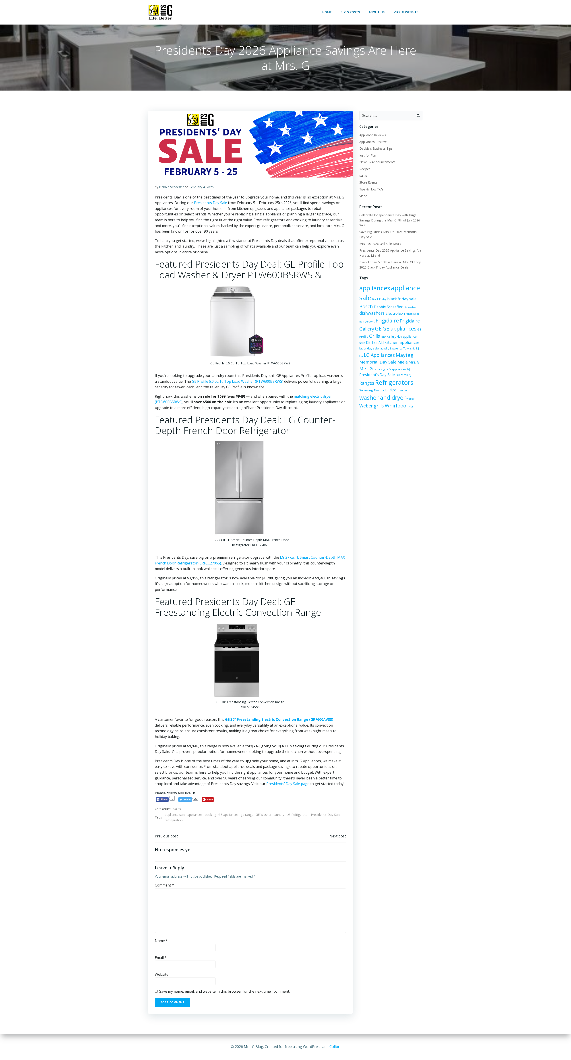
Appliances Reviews (373, 142)
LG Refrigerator (297, 814)
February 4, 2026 (201, 187)
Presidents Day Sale (210, 202)
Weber (410, 398)
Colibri (334, 1046)
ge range (247, 814)
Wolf (411, 406)
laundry (279, 814)
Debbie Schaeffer (171, 187)
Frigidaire (387, 320)
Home (327, 12)
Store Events (368, 182)
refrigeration (174, 820)
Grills (374, 336)
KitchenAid (375, 342)
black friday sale (401, 298)
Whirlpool (396, 405)
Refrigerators (394, 382)
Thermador (381, 390)
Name (161, 940)
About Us (377, 12)
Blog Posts (350, 12)
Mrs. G (414, 362)
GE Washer (263, 814)
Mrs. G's (367, 369)
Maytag (404, 354)
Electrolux (394, 313)
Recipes (364, 169)
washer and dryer (382, 397)
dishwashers (372, 313)
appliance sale (175, 814)
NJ (408, 369)
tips (393, 390)
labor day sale (369, 348)
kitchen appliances (402, 342)
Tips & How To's (371, 189)
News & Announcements (377, 162)
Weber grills (371, 406)
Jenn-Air (385, 336)
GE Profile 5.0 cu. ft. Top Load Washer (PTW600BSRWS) (237, 381)
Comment (164, 885)
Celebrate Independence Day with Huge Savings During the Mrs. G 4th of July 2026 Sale (389, 220)
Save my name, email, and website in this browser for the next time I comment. (224, 991)
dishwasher (409, 307)
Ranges (366, 383)
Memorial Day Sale (378, 362)
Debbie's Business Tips (376, 148)
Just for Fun (367, 155)
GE (378, 328)
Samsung (366, 390)
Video (363, 196)
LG (361, 356)
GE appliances (228, 814)
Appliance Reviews (372, 135)
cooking (210, 814)
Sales (177, 809)
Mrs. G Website (405, 12)
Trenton (402, 390)
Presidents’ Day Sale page (287, 783)
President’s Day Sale (325, 814)
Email (161, 957)
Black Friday (379, 299)
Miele (402, 362)
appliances (195, 814)
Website (161, 974)
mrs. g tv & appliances (391, 369)
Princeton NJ (403, 375)
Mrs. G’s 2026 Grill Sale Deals (380, 244)
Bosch (366, 306)
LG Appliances (379, 355)
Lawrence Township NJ (404, 348)
